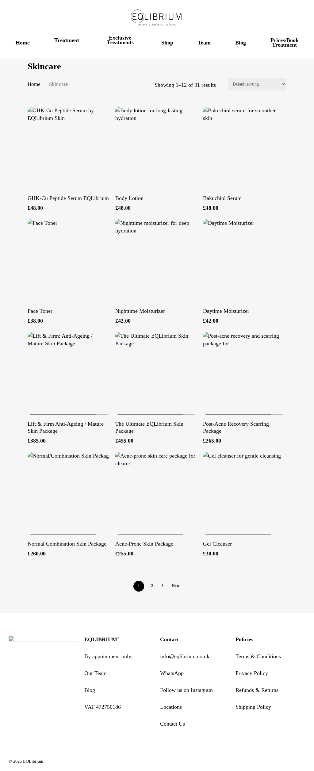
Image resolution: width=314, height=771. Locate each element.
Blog (89, 690)
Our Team (95, 673)
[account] (286, 18)
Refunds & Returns (257, 690)
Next (175, 586)
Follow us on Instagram (186, 690)
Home (34, 84)
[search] (270, 18)
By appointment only (107, 656)
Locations (171, 707)
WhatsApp (172, 673)
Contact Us (172, 724)
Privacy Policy (252, 673)
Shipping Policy (253, 707)
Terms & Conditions (258, 656)
